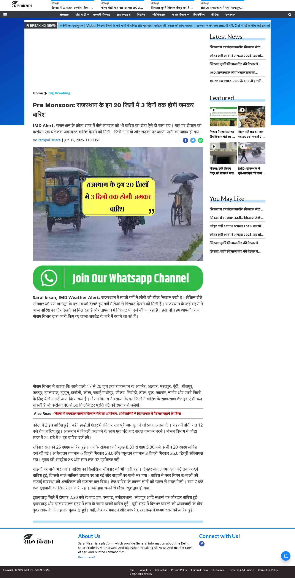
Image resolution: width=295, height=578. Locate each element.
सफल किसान (179, 14)
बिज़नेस (141, 14)
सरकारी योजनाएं (101, 14)
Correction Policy (268, 570)
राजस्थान (230, 14)
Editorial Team (199, 570)
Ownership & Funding (241, 570)
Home (64, 14)
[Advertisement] (118, 60)
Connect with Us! (219, 536)
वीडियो (215, 14)
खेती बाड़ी (81, 14)
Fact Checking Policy (140, 573)
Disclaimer (218, 570)
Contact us (161, 570)
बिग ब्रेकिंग (199, 14)
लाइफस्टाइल (123, 14)
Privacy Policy (179, 570)
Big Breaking (59, 93)
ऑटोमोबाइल (158, 14)
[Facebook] (202, 543)
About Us (89, 536)
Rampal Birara (49, 140)
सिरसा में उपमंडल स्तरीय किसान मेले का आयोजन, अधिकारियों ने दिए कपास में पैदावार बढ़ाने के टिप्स (117, 413)
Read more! (86, 557)
